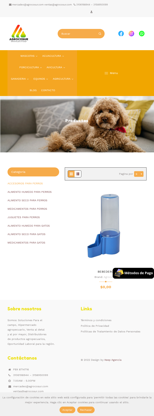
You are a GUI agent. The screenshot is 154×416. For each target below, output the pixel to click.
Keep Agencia (113, 359)
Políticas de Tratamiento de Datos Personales (110, 331)
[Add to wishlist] (105, 262)
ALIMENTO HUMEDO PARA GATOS (29, 225)
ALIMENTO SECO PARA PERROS (27, 200)
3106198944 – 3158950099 (91, 4)
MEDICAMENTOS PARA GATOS (26, 242)
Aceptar (67, 409)
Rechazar (86, 409)
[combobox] (138, 174)
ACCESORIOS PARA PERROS (25, 183)
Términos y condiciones (96, 320)
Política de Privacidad (95, 325)
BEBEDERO (106, 271)
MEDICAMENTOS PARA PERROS (27, 208)
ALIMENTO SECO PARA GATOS (26, 234)
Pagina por (126, 173)
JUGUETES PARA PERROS (24, 217)
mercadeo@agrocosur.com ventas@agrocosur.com (41, 4)
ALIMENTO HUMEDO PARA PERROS (30, 191)
